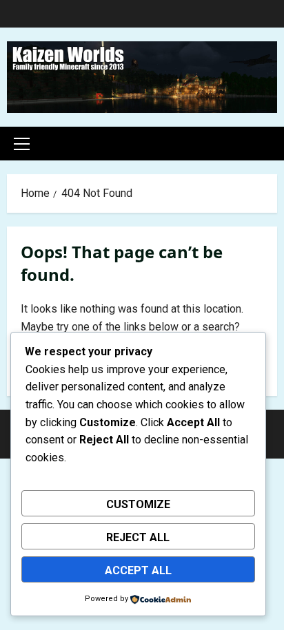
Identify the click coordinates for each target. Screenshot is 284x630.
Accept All (138, 570)
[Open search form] (273, 143)
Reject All (138, 537)
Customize (138, 504)
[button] (22, 143)
